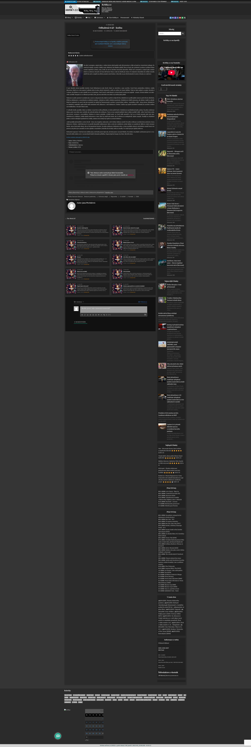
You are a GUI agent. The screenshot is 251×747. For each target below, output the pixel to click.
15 (103, 726)
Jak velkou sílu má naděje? (129, 257)
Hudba (66, 697)
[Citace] (98, 315)
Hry (89, 17)
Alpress (77, 199)
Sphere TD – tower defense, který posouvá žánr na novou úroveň (174, 171)
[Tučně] (82, 315)
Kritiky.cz (106, 4)
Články (80, 702)
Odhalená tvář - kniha (110, 27)
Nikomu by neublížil (82, 271)
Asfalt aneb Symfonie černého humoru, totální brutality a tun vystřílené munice (171, 562)
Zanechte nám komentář (121, 30)
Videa (167, 700)
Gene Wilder (169, 611)
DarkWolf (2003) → (149, 218)
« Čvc (86, 740)
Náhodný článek (138, 17)
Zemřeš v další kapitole (82, 228)
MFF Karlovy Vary (121, 697)
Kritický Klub (91, 697)
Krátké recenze (111, 697)
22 (103, 730)
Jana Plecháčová (98, 30)
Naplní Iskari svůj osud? (82, 286)
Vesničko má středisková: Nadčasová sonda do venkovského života (175, 228)
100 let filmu (68, 695)
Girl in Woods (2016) (172, 548)
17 (86, 730)
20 (96, 730)
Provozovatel (124, 17)
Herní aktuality (172, 695)
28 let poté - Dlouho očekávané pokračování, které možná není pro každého (169, 470)
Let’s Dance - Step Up (172, 491)
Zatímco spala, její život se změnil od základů (134, 286)
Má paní (79, 257)
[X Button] (171, 18)
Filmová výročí (115, 695)
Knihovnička (83, 697)
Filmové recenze (152, 695)
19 (93, 730)
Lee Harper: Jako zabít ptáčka (173, 570)
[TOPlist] (67, 710)
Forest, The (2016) (171, 537)
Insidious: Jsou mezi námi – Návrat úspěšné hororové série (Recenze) (175, 263)
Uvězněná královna (81, 242)
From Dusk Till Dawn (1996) (173, 578)
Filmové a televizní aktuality (128, 695)
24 (86, 733)
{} (106, 314)
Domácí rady (90, 695)
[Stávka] (90, 315)
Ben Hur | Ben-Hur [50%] (172, 523)
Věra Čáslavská (170, 566)
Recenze (175, 697)
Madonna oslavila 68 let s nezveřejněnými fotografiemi (175, 117)
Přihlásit (160, 643)
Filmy (69, 17)
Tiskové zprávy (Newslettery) (143, 700)
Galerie (165, 695)
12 (93, 726)
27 (96, 733)
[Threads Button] (175, 18)
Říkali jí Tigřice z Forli (128, 242)
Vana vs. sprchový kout (172, 589)
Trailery (155, 700)
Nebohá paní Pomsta (171, 506)
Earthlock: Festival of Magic (173, 574)
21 (99, 730)
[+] (109, 314)
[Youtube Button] (180, 18)
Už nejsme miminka (171, 521)
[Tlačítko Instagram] (178, 18)
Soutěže (120, 700)
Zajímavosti (174, 700)
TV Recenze (161, 700)
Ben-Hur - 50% (170, 519)
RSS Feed (161, 650)
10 (86, 726)
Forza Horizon (169, 576)
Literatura (99, 17)
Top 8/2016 (167, 572)
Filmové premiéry (141, 695)
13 (96, 726)
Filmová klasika (105, 695)
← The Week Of (70, 218)
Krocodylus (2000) (164, 633)
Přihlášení (143, 302)
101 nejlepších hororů (79, 695)
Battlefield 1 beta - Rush (172, 591)
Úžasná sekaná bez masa (173, 558)
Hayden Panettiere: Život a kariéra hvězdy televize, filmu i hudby (175, 245)
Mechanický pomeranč (172, 503)
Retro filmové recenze (89, 700)
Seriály (79, 17)
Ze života (74, 702)
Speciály (126, 700)
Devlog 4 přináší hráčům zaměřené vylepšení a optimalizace (175, 327)
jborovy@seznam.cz (172, 675)
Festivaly (97, 695)
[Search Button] (185, 18)
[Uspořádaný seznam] (93, 315)
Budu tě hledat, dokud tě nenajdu (131, 228)
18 (90, 730)
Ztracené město (170, 495)
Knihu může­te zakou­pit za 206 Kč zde (78, 137)
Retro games (100, 700)
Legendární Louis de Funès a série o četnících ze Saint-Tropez (175, 134)
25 (90, 733)
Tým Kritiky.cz (114, 17)
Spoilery (132, 700)
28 (99, 733)
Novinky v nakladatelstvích (135, 697)
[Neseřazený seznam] (96, 315)
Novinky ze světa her (149, 697)
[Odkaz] (104, 315)
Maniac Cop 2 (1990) (171, 586)
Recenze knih (111, 25)
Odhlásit (166, 643)
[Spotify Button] (182, 18)
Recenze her (182, 697)
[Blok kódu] (101, 315)
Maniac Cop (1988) (170, 584)
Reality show (168, 697)
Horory (180, 695)
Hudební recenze (74, 697)
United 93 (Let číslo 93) (173, 493)
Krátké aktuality (101, 697)
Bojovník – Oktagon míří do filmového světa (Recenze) (175, 154)
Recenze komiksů (77, 700)
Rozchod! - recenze (171, 501)
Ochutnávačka (126, 271)
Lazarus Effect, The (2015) (173, 568)
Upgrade (177, 609)
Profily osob (159, 697)
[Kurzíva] (85, 315)
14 (99, 726)
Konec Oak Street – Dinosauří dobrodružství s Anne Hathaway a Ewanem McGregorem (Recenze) (175, 208)
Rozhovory (108, 700)
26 (93, 733)
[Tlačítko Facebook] (173, 18)
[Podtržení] (87, 315)
